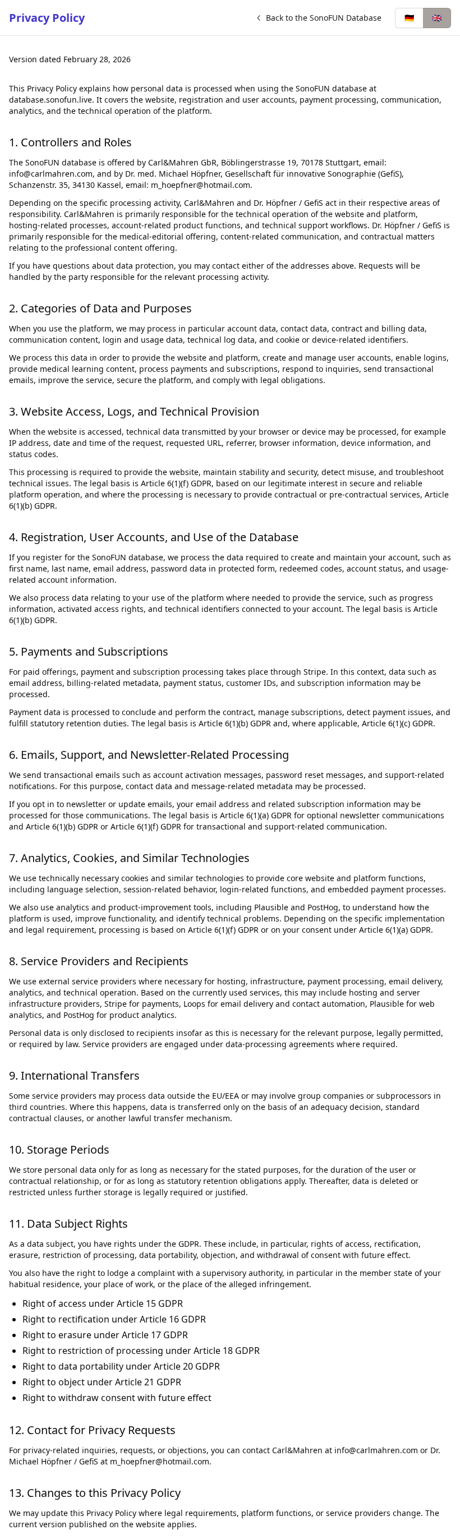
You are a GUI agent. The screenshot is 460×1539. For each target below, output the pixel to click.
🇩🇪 (409, 17)
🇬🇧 (436, 17)
